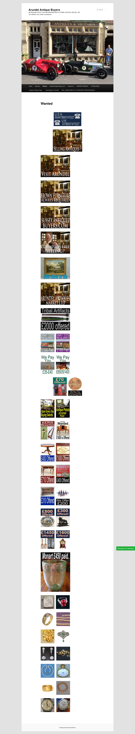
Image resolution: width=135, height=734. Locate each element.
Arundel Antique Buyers (44, 10)
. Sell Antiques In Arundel (52, 90)
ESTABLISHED (95, 86)
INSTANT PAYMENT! (82, 86)
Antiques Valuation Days (35, 90)
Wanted (45, 86)
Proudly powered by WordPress (67, 727)
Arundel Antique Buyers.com (57, 86)
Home (30, 86)
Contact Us (71, 86)
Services (37, 86)
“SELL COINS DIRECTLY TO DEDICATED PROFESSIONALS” (78, 90)
